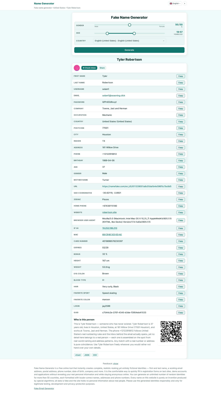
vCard (77, 355)
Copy (180, 76)
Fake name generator (43, 8)
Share (102, 68)
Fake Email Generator (44, 388)
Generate (129, 50)
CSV (95, 355)
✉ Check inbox (89, 68)
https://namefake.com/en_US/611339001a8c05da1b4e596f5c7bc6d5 (136, 186)
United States (59, 8)
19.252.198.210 (109, 228)
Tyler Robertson (73, 8)
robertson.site (109, 212)
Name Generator (44, 3)
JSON (86, 355)
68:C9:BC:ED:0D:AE (112, 234)
